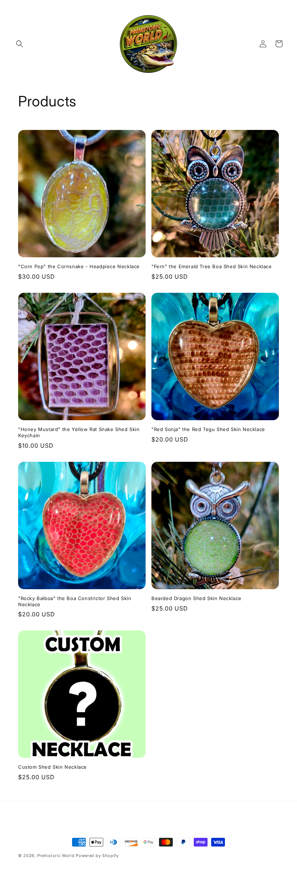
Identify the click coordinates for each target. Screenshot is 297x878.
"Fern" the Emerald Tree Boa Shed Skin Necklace (211, 266)
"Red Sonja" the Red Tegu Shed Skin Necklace (208, 429)
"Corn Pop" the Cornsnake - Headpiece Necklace (79, 266)
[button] (20, 44)
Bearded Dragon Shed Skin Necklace (196, 598)
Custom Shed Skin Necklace (52, 767)
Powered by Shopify (97, 855)
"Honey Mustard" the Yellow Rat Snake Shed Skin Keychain (79, 432)
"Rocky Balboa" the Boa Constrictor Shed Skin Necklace (74, 601)
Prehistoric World (56, 855)
